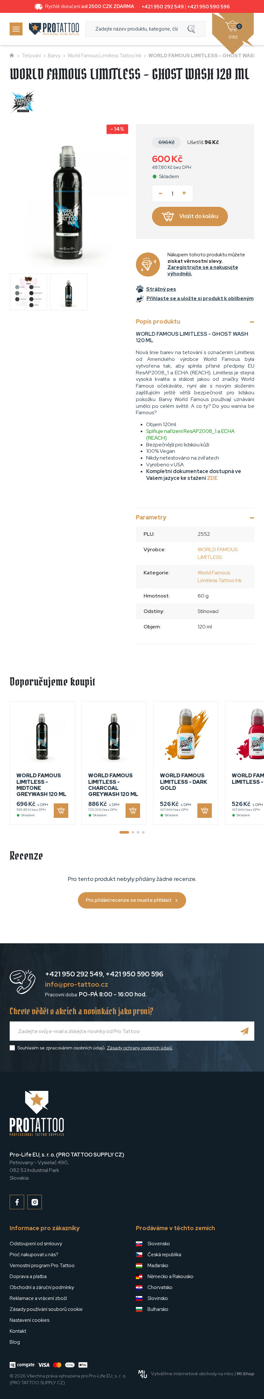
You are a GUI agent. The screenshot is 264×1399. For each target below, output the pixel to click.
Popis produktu (158, 321)
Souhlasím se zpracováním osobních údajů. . (95, 1048)
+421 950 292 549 (163, 7)
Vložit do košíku (198, 216)
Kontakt (18, 1331)
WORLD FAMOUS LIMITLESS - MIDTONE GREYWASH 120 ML (41, 785)
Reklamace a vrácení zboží (38, 1298)
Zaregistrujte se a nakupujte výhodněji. (202, 270)
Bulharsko (157, 1309)
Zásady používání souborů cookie (46, 1309)
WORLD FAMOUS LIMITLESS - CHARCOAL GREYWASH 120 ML (113, 785)
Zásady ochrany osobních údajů (139, 1048)
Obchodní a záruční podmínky (42, 1287)
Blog (15, 1342)
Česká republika (164, 1254)
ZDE (212, 478)
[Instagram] (34, 1202)
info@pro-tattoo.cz (76, 984)
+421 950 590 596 (208, 7)
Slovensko (158, 1243)
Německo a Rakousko (170, 1276)
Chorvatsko (160, 1287)
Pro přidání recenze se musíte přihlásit (129, 900)
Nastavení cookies (29, 1320)
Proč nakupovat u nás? (34, 1254)
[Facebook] (17, 1202)
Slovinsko (157, 1298)
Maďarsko (157, 1265)
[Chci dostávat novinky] (244, 1031)
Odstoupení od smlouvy (36, 1243)
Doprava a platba (28, 1276)
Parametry (151, 517)
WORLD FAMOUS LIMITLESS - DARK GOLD (183, 781)
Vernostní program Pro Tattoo (42, 1265)
